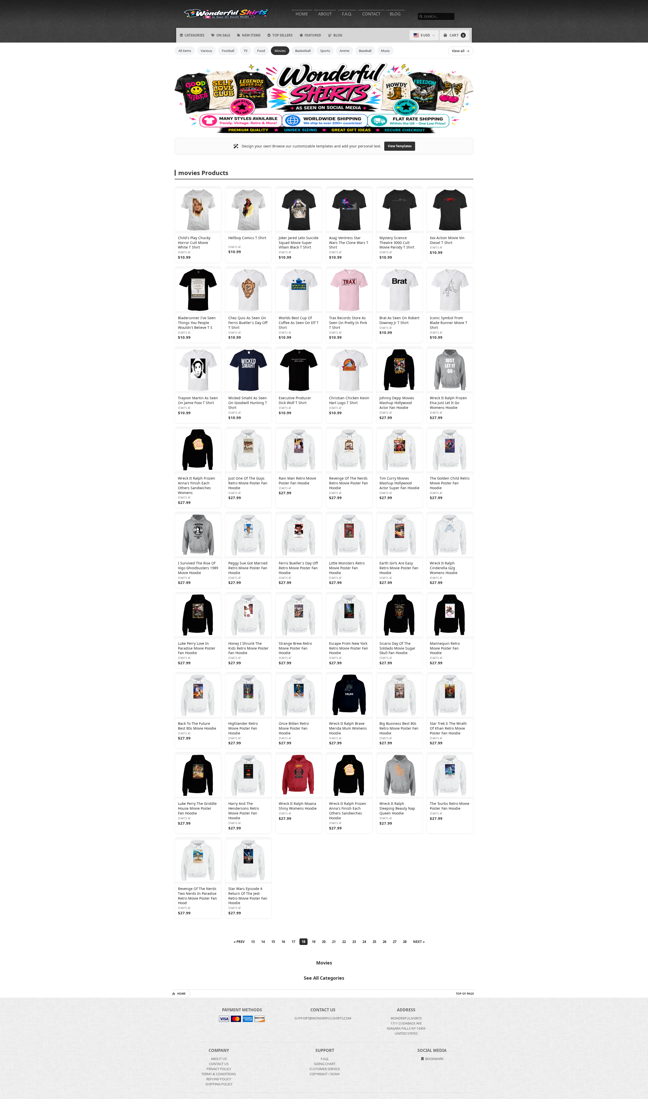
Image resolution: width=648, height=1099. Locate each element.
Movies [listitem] (280, 50)
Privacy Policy (219, 1069)
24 (364, 941)
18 (303, 941)
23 (354, 941)
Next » (419, 941)
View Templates (400, 146)
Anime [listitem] (344, 50)
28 (405, 941)
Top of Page (465, 993)
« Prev (239, 941)
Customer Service (324, 1069)
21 (334, 941)
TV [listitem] (246, 50)
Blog (395, 14)
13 (253, 941)
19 (313, 941)
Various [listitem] (206, 50)
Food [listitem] (261, 50)
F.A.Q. (347, 14)
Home (302, 14)
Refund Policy (218, 1079)
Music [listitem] (385, 50)
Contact (371, 14)
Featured (313, 35)
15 (273, 941)
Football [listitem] (228, 50)
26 (384, 941)
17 (293, 941)
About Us (219, 1058)
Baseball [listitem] (365, 50)
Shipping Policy (218, 1084)
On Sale (223, 35)
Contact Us (219, 1064)
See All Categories (324, 978)
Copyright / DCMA (325, 1074)
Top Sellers (282, 35)
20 (324, 941)
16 (283, 941)
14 (263, 941)
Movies (324, 963)
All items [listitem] (184, 50)
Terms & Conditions (218, 1074)
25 (374, 941)
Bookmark (433, 1058)
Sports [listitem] (325, 50)
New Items (251, 35)
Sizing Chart (324, 1064)
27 (394, 941)
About (325, 14)
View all (458, 51)
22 (344, 941)
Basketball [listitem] (303, 50)
